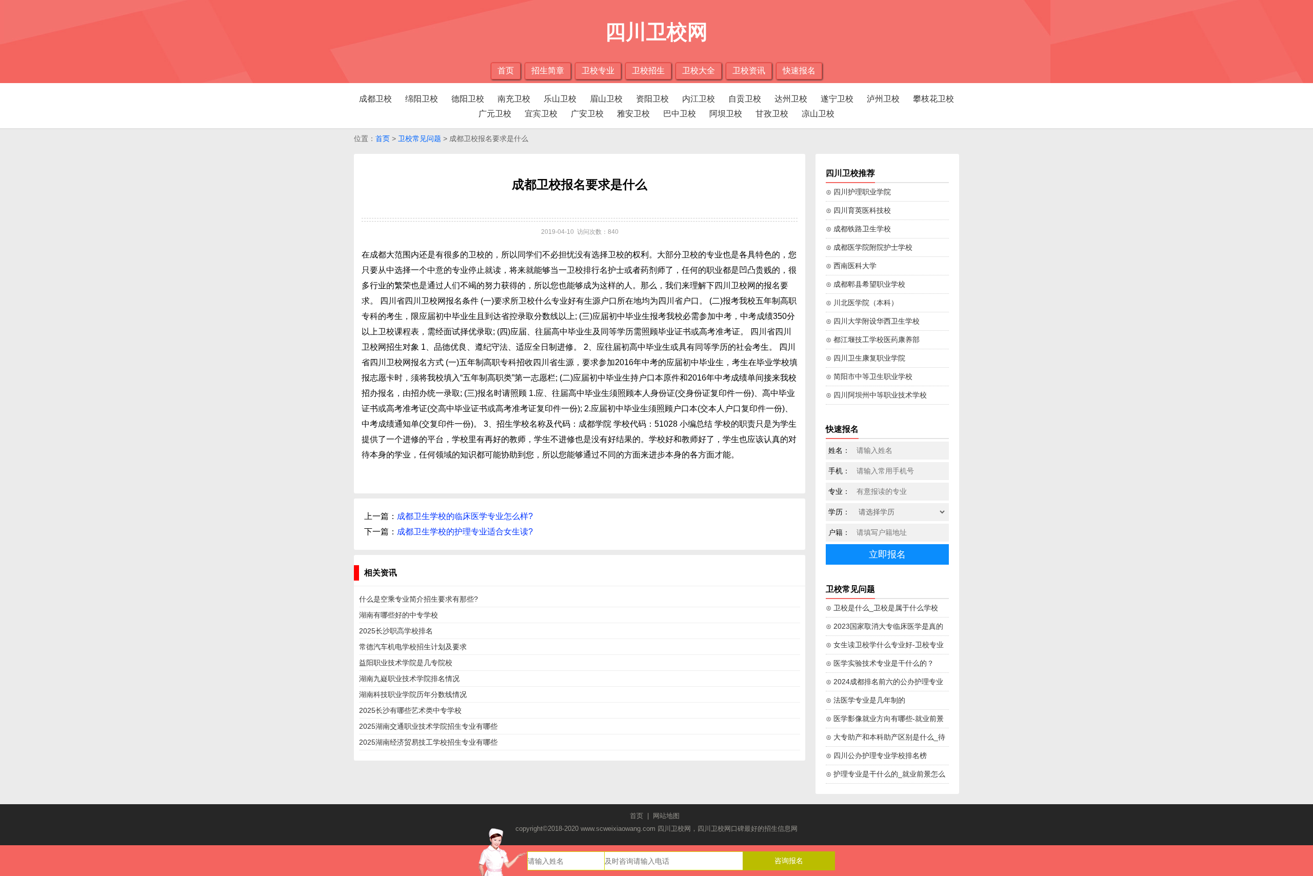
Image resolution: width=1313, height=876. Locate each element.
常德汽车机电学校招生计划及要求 (413, 647)
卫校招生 (648, 70)
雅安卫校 (633, 113)
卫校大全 (698, 70)
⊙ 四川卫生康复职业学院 (865, 358)
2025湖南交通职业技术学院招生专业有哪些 (428, 726)
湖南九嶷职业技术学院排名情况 (409, 678)
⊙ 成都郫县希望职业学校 (865, 284)
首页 (506, 70)
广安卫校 (587, 113)
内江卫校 (698, 98)
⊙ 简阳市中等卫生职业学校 (869, 376)
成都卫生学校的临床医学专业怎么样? (465, 516)
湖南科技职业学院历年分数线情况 (413, 694)
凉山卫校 (818, 113)
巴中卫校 (679, 113)
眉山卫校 (606, 98)
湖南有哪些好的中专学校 (398, 615)
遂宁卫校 (837, 98)
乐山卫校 (560, 98)
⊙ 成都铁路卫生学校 (858, 229)
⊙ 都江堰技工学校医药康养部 (873, 339)
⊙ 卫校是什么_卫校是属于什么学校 (882, 608)
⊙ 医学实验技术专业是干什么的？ (880, 663)
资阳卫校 (652, 98)
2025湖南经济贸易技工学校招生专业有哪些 (428, 742)
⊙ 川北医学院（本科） (862, 302)
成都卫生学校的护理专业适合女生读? (465, 531)
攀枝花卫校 (933, 98)
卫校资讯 (748, 70)
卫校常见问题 (419, 138)
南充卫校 (514, 98)
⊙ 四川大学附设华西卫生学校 (873, 321)
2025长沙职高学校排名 (396, 631)
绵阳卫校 (421, 98)
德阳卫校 (467, 98)
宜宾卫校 (541, 113)
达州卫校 (790, 98)
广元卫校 (495, 113)
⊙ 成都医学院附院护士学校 (869, 247)
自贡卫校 (744, 98)
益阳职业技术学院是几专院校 (405, 663)
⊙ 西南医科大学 (851, 266)
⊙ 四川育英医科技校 (858, 210)
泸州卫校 (883, 98)
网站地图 (666, 816)
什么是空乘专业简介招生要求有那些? (418, 599)
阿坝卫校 (725, 113)
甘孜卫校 (771, 113)
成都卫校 (375, 98)
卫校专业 (598, 70)
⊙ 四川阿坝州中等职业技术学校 (876, 395)
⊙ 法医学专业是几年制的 (865, 700)
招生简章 (547, 70)
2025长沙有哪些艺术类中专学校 (410, 710)
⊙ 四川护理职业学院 (858, 192)
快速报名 (799, 70)
